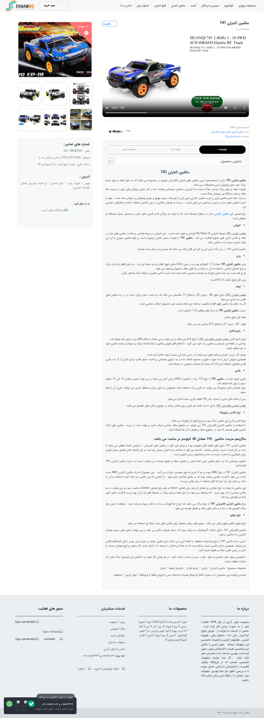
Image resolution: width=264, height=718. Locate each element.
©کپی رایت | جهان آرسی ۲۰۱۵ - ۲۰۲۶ (233, 713)
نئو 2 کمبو (145, 622)
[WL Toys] (116, 131)
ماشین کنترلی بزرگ (233, 136)
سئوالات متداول (116, 642)
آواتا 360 (158, 622)
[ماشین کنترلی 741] (55, 49)
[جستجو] (113, 6)
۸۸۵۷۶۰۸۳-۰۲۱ (50, 704)
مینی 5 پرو (180, 626)
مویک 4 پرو (164, 626)
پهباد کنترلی (153, 635)
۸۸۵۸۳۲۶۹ (67, 704)
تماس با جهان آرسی (114, 649)
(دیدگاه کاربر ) (242, 29)
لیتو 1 (184, 622)
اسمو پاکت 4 (172, 622)
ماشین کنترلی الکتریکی (221, 132)
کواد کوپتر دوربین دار (158, 631)
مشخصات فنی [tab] (128, 149)
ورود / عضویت (117, 622)
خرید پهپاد (177, 631)
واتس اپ (46, 157)
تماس (56, 157)
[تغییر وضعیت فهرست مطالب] (109, 161)
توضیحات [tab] (222, 149)
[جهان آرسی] (20, 6)
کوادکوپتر (244, 635)
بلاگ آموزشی (118, 629)
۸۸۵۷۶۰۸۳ (108, 656)
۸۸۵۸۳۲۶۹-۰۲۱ (91, 656)
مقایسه (107, 24)
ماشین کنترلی (238, 132)
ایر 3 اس (151, 626)
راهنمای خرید (118, 635)
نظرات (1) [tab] (175, 149)
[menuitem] (247, 6)
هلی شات (232, 635)
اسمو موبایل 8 (172, 640)
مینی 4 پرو (168, 635)
